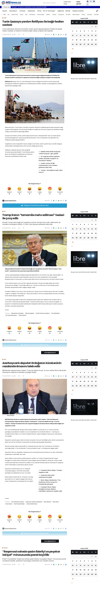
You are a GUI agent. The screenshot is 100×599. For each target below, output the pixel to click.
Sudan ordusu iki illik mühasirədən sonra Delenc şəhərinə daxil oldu (48, 165)
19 (80, 40)
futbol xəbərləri (75, 14)
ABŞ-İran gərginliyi (29, 313)
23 (96, 40)
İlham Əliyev (32, 14)
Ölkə (5, 359)
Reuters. (48, 14)
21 (88, 40)
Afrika (5, 17)
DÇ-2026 (68, 14)
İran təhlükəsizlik (55, 313)
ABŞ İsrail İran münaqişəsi (17, 313)
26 (80, 44)
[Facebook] (87, 1)
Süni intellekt (97, 14)
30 (96, 44)
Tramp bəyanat (22, 315)
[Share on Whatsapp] (56, 34)
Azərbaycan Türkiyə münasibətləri (34, 501)
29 (92, 44)
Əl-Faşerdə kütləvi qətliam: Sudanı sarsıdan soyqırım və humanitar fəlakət (49, 158)
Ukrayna (54, 14)
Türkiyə (83, 14)
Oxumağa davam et (50, 352)
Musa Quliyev (9, 504)
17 (72, 40)
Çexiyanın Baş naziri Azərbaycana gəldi (46, 476)
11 (76, 35)
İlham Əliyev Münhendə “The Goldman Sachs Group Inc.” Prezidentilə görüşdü (49, 482)
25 (76, 44)
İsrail (26, 14)
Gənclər (6, 547)
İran (8, 14)
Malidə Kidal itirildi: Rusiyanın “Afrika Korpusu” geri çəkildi (49, 153)
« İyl (72, 52)
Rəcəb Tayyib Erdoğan (19, 504)
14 (88, 35)
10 (72, 35)
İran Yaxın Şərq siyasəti (11, 315)
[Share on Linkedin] (59, 34)
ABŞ (4, 14)
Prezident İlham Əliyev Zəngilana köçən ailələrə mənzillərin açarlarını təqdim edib (50, 489)
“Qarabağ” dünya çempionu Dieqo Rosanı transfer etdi (27, 7)
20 (84, 40)
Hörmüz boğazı (40, 14)
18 (76, 40)
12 (80, 35)
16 (95, 35)
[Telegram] (94, 1)
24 (73, 44)
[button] (96, 7)
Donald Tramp (14, 14)
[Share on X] (54, 34)
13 (84, 35)
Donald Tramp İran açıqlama (43, 313)
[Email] (61, 34)
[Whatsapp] (87, 4)
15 (92, 35)
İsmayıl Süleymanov (10, 200)
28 (88, 44)
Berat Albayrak (47, 501)
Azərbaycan (61, 14)
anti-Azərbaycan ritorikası (17, 501)
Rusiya (21, 14)
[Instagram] (90, 1)
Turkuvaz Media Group (31, 504)
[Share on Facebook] (51, 34)
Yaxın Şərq (89, 14)
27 (84, 44)
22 (92, 40)
